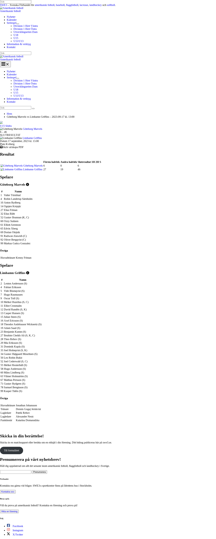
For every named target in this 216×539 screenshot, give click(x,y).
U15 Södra (6, 125)
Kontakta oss (7, 491)
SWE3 (3, 5)
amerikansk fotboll (45, 5)
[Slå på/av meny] (17, 23)
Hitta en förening (9, 511)
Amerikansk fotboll (10, 11)
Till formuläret (11, 450)
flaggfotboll (72, 5)
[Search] (33, 108)
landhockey (95, 5)
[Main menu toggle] (5, 64)
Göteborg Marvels (32, 128)
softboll (111, 5)
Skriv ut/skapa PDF (13, 147)
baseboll (60, 5)
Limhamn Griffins (32, 138)
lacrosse (84, 5)
